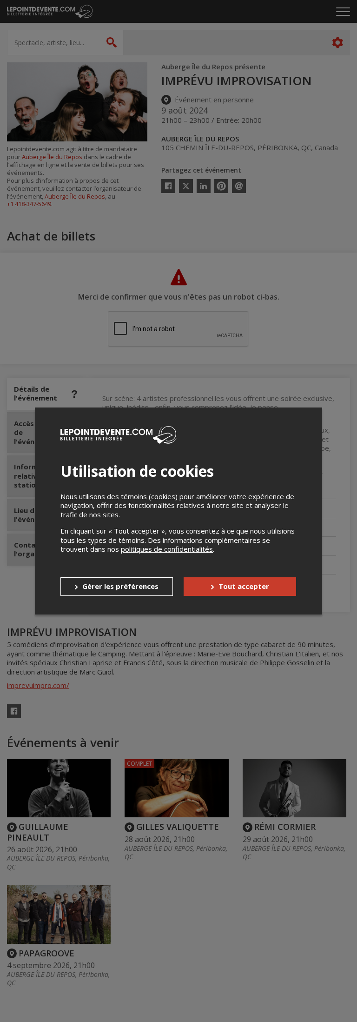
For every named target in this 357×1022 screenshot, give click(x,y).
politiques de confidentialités (167, 549)
